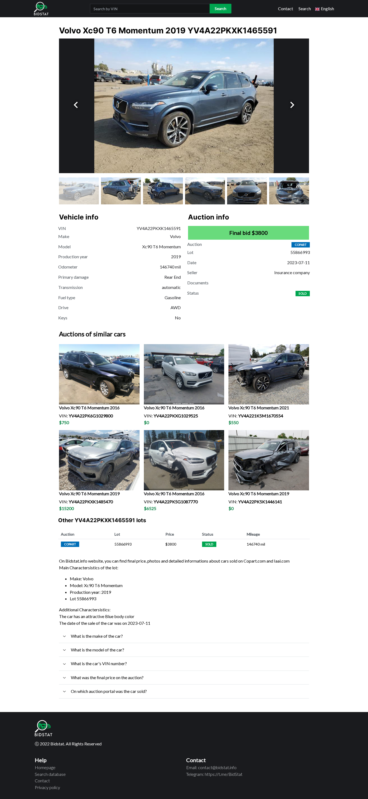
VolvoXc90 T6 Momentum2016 (89, 407)
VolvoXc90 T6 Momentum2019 (89, 493)
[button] (324, 8)
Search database (50, 774)
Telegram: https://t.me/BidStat (214, 774)
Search (304, 8)
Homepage (45, 767)
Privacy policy (47, 787)
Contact (285, 8)
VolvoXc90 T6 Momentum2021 (258, 407)
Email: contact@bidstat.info (211, 767)
